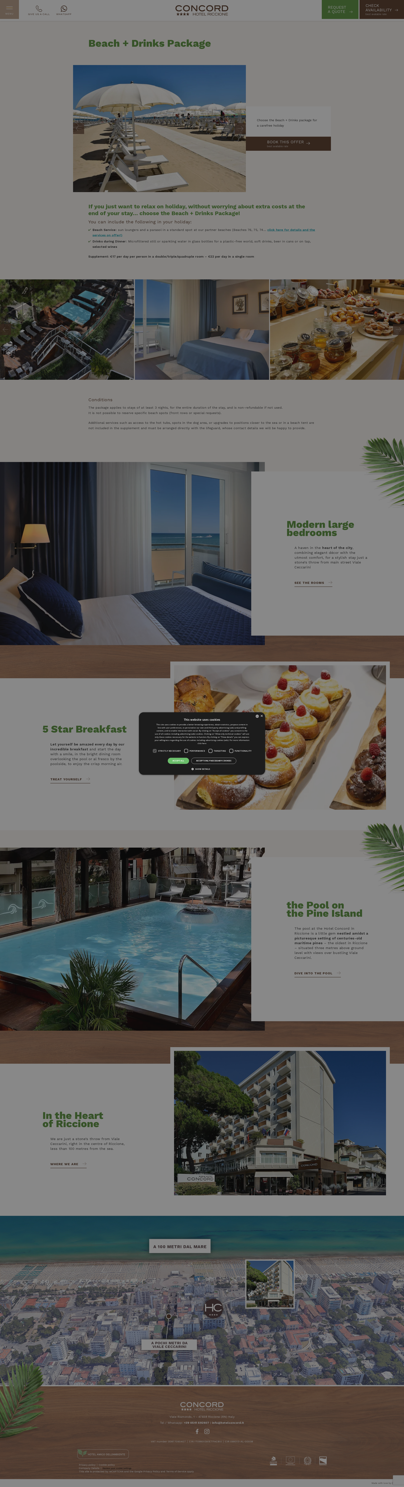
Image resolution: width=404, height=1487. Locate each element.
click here (202, 743)
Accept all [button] (178, 760)
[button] (202, 769)
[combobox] (257, 716)
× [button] (261, 716)
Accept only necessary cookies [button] (214, 760)
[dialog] (202, 743)
